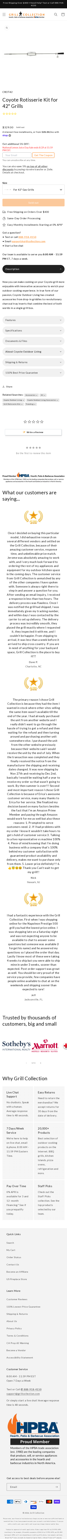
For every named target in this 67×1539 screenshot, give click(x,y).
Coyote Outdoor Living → (14, 400)
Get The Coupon (43, 155)
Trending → (30, 404)
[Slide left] (26, 1063)
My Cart (11, 1250)
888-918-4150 (27, 236)
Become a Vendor (16, 1350)
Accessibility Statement (20, 1357)
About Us (12, 1321)
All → (43, 395)
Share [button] (9, 386)
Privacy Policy (14, 1328)
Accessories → (32, 395)
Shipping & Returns (17, 1314)
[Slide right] (40, 1063)
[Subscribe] (56, 1487)
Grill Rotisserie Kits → (13, 404)
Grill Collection (37, 1513)
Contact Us (13, 1264)
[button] (4, 14)
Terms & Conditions (18, 1335)
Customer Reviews (17, 1299)
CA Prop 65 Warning (18, 1343)
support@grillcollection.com (29, 241)
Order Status (14, 1257)
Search (10, 1242)
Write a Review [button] (35, 432)
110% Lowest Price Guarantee (23, 1306)
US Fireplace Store (17, 1279)
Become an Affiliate (17, 1271)
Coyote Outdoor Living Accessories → (42, 400)
